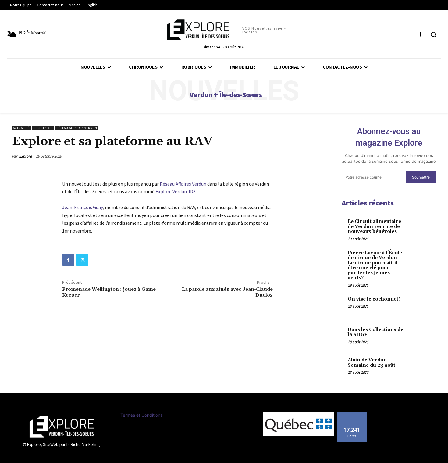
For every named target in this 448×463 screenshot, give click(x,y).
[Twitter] (82, 260)
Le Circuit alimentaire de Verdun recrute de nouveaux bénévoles (374, 226)
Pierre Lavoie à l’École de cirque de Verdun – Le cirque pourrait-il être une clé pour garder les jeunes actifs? (375, 265)
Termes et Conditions (141, 415)
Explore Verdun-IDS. (176, 191)
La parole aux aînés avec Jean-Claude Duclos (227, 292)
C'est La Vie (43, 128)
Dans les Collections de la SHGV (375, 332)
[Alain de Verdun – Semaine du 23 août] (419, 367)
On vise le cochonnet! (374, 299)
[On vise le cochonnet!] (419, 306)
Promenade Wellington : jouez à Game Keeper (109, 292)
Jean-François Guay (82, 207)
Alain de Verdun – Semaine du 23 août (371, 362)
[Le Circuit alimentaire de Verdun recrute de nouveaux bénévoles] (419, 228)
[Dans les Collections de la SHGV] (419, 336)
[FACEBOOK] (420, 34)
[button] (433, 34)
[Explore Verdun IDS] (61, 427)
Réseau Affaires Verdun (76, 128)
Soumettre (421, 177)
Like (351, 414)
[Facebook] (68, 260)
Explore (25, 156)
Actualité (21, 128)
